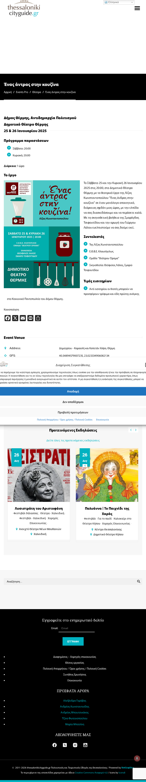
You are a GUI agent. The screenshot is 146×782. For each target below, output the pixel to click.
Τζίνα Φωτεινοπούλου (74, 718)
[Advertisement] (73, 45)
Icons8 (122, 772)
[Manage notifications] (137, 758)
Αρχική (8, 92)
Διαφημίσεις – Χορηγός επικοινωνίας (74, 656)
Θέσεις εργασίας (74, 662)
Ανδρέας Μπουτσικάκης (75, 712)
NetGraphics (127, 767)
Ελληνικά (113, 2)
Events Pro (22, 92)
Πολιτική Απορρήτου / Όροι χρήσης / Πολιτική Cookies (64, 419)
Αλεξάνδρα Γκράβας (74, 700)
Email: (55, 628)
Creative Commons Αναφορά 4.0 (91, 772)
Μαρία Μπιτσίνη (74, 724)
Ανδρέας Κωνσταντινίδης (74, 706)
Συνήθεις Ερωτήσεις (74, 674)
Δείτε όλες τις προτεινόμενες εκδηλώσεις (73, 440)
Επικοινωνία (102, 419)
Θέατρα (36, 92)
